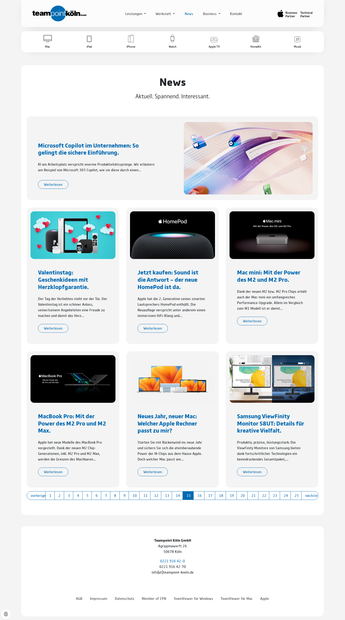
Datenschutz (124, 598)
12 (156, 495)
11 (145, 495)
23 (275, 495)
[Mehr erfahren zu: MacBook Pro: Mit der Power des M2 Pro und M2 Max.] (73, 378)
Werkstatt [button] (164, 13)
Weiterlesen (53, 184)
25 (297, 495)
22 (264, 495)
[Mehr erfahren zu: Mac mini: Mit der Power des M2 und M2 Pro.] (272, 234)
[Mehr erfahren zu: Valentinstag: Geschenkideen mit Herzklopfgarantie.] (73, 234)
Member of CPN (154, 598)
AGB (79, 598)
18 (221, 495)
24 (286, 495)
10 (135, 495)
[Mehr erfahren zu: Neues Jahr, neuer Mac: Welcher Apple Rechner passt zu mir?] (172, 378)
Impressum (98, 598)
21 (253, 495)
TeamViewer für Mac (237, 598)
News (189, 13)
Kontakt (236, 13)
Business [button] (210, 13)
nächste (311, 495)
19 (232, 495)
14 (178, 495)
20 (243, 495)
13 (167, 495)
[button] (47, 41)
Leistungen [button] (134, 13)
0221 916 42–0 (172, 560)
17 (210, 495)
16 (199, 495)
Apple (264, 598)
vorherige (38, 495)
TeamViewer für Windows (193, 598)
